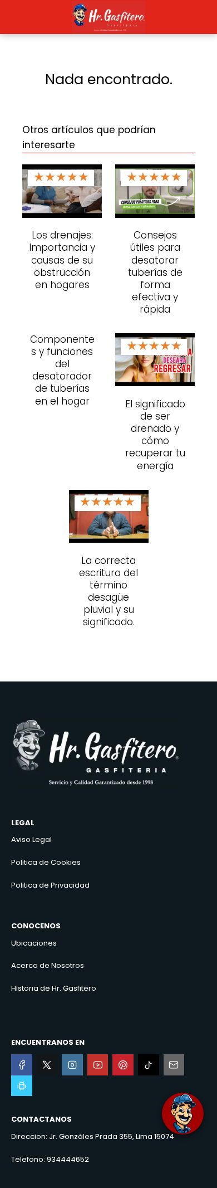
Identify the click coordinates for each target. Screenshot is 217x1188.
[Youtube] (97, 1064)
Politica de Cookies (46, 862)
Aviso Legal (31, 839)
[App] (21, 1086)
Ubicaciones (34, 943)
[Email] (174, 1064)
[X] (47, 1064)
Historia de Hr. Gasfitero (53, 988)
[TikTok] (148, 1064)
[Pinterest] (123, 1064)
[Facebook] (21, 1064)
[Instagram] (72, 1064)
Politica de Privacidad (50, 885)
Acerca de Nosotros (47, 965)
